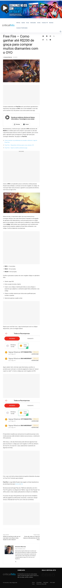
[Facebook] (46, 36)
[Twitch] (43, 39)
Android (17, 484)
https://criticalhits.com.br (20, 548)
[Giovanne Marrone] (9, 553)
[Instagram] (50, 36)
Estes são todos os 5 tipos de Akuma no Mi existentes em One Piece (31, 538)
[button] (60, 31)
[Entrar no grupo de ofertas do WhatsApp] (31, 9)
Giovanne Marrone (8, 57)
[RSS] (54, 36)
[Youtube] (50, 39)
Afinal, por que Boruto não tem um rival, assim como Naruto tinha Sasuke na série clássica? (11, 538)
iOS (22, 484)
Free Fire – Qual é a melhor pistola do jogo (16, 147)
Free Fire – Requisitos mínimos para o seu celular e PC (19, 145)
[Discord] (43, 36)
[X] (15, 561)
